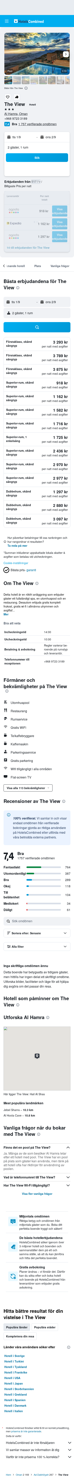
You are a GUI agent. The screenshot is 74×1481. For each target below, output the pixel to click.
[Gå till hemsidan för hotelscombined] (28, 21)
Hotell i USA (12, 1378)
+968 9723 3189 (15, 118)
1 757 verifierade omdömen (37, 124)
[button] (6, 21)
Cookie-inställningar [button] (16, 563)
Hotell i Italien (13, 1411)
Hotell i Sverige (14, 1356)
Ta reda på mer (17, 546)
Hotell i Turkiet (14, 1361)
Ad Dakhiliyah (41, 1474)
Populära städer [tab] (44, 1327)
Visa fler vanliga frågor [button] (37, 1194)
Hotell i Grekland (15, 1394)
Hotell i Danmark (15, 1405)
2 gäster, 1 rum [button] (18, 147)
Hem (8, 1474)
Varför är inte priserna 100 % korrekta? (32, 1457)
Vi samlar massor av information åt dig (32, 1449)
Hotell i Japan (13, 1383)
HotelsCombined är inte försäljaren (30, 1442)
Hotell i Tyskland (15, 1367)
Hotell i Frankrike (15, 1372)
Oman (19, 1474)
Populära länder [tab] (16, 1327)
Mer (6, 614)
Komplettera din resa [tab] (20, 1336)
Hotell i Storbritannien (19, 1389)
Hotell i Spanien (15, 1400)
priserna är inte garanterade (26, 1431)
